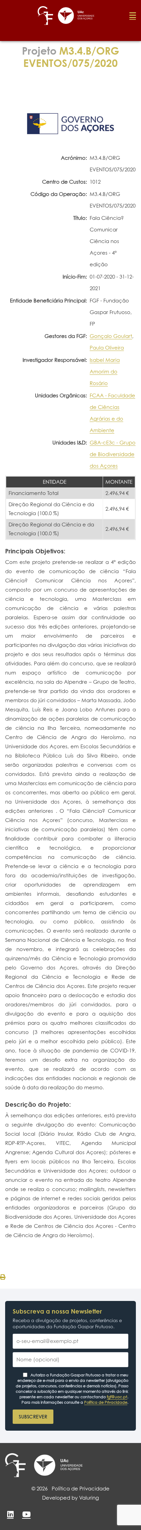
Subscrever (33, 1416)
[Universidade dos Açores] (58, 1465)
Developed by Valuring (70, 1497)
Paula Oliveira (107, 347)
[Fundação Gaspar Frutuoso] (15, 1465)
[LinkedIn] (10, 1514)
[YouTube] (26, 1514)
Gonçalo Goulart (111, 336)
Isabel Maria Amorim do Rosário (105, 371)
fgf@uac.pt (117, 1396)
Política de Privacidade (105, 1402)
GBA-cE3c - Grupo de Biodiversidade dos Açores (113, 454)
